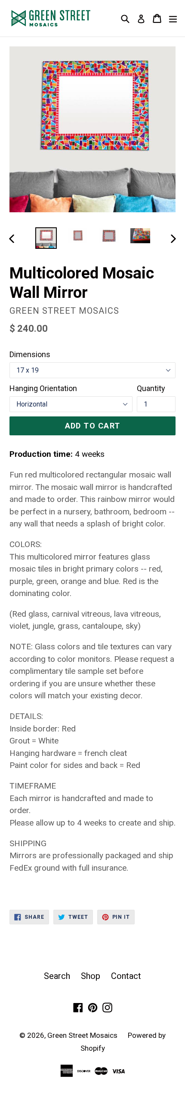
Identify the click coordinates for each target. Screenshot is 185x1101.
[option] (46, 238)
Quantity (151, 388)
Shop (90, 976)
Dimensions (29, 354)
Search (57, 976)
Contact (126, 976)
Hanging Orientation (43, 388)
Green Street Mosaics (83, 1035)
